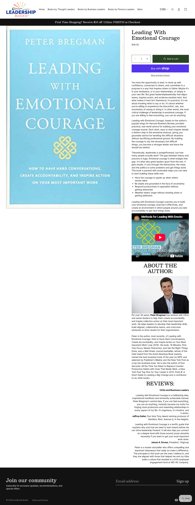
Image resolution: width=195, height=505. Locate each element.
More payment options (160, 75)
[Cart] (185, 9)
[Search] (172, 9)
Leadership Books (20, 500)
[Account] (179, 9)
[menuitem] (140, 9)
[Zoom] (65, 117)
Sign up (183, 481)
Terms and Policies (40, 500)
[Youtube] (176, 500)
